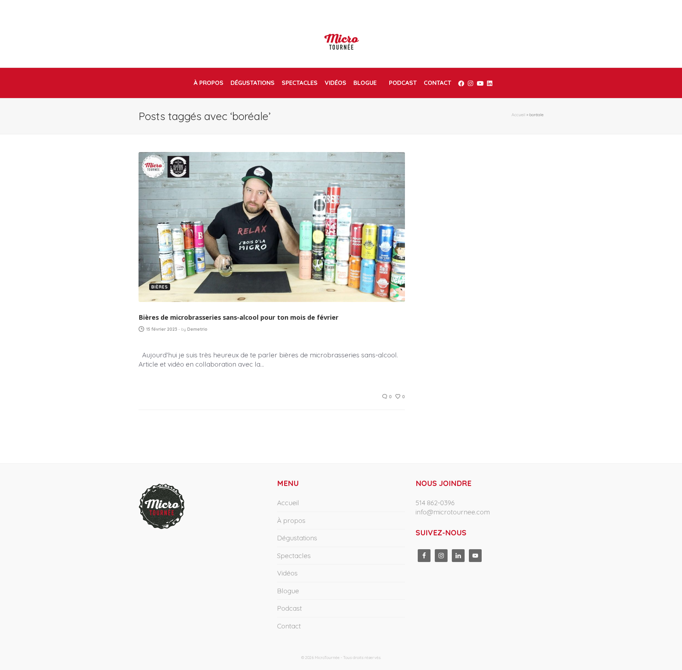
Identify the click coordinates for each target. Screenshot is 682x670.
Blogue (288, 591)
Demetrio (197, 329)
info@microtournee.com (453, 512)
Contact (289, 626)
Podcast (289, 608)
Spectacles (294, 555)
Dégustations (297, 538)
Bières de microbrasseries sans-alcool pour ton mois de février (239, 317)
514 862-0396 (435, 502)
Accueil (518, 114)
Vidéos (287, 573)
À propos (291, 520)
